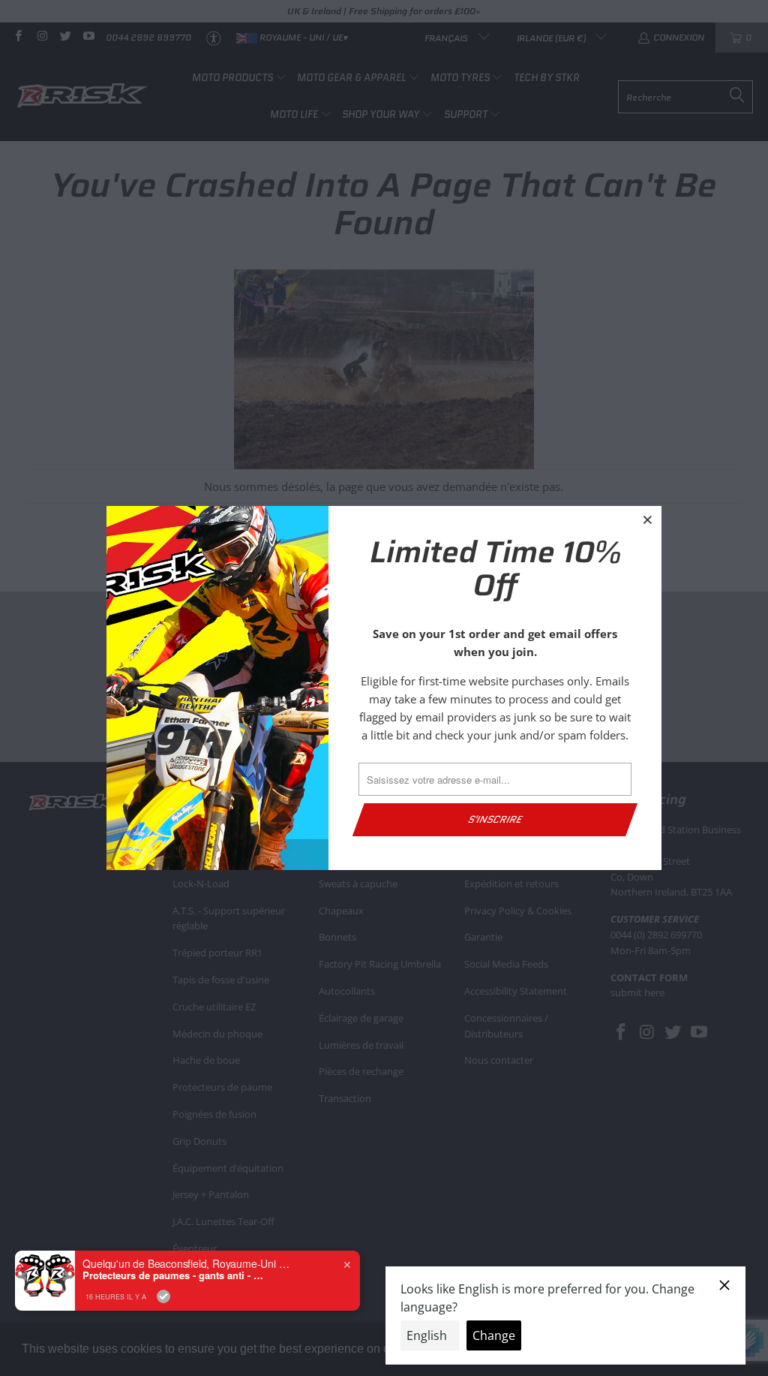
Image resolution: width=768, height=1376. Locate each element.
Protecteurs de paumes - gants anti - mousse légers (176, 1275)
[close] (648, 519)
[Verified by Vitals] (163, 1296)
